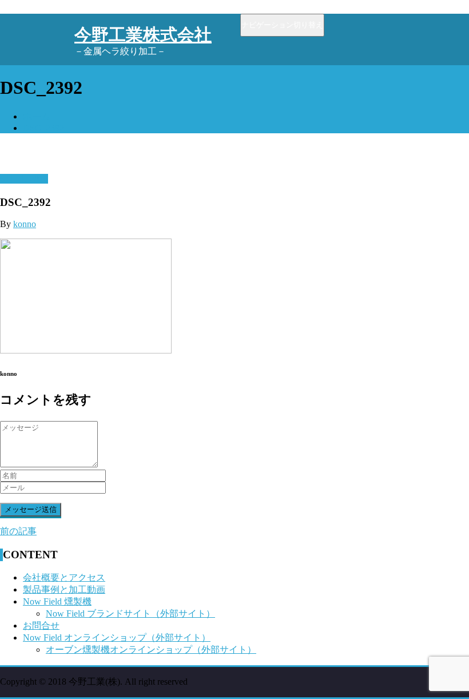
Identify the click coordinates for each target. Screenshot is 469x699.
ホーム (36, 116)
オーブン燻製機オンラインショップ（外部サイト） (151, 649)
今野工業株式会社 (143, 34)
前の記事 (18, 531)
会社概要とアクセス (64, 577)
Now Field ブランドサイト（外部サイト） (130, 613)
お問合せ (41, 625)
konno (24, 224)
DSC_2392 (43, 128)
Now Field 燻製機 (57, 601)
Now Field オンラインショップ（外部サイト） (116, 637)
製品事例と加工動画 (64, 589)
